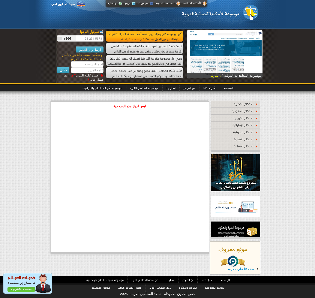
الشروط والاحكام (188, 288)
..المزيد (216, 75)
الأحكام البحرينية (243, 132)
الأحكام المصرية (243, 104)
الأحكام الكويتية (243, 118)
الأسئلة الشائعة (192, 3)
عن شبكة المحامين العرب (144, 88)
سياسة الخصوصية (214, 288)
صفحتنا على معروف (239, 268)
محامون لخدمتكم (101, 288)
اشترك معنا (209, 88)
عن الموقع (189, 88)
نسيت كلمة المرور (89, 75)
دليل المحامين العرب (160, 288)
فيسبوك (143, 3)
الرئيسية (228, 88)
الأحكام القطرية (243, 139)
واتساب (112, 3)
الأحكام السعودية (242, 111)
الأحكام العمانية (243, 146)
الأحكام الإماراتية (242, 125)
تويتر (127, 3)
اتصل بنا (171, 88)
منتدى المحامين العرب (129, 288)
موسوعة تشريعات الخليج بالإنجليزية (102, 88)
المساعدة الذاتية (165, 3)
